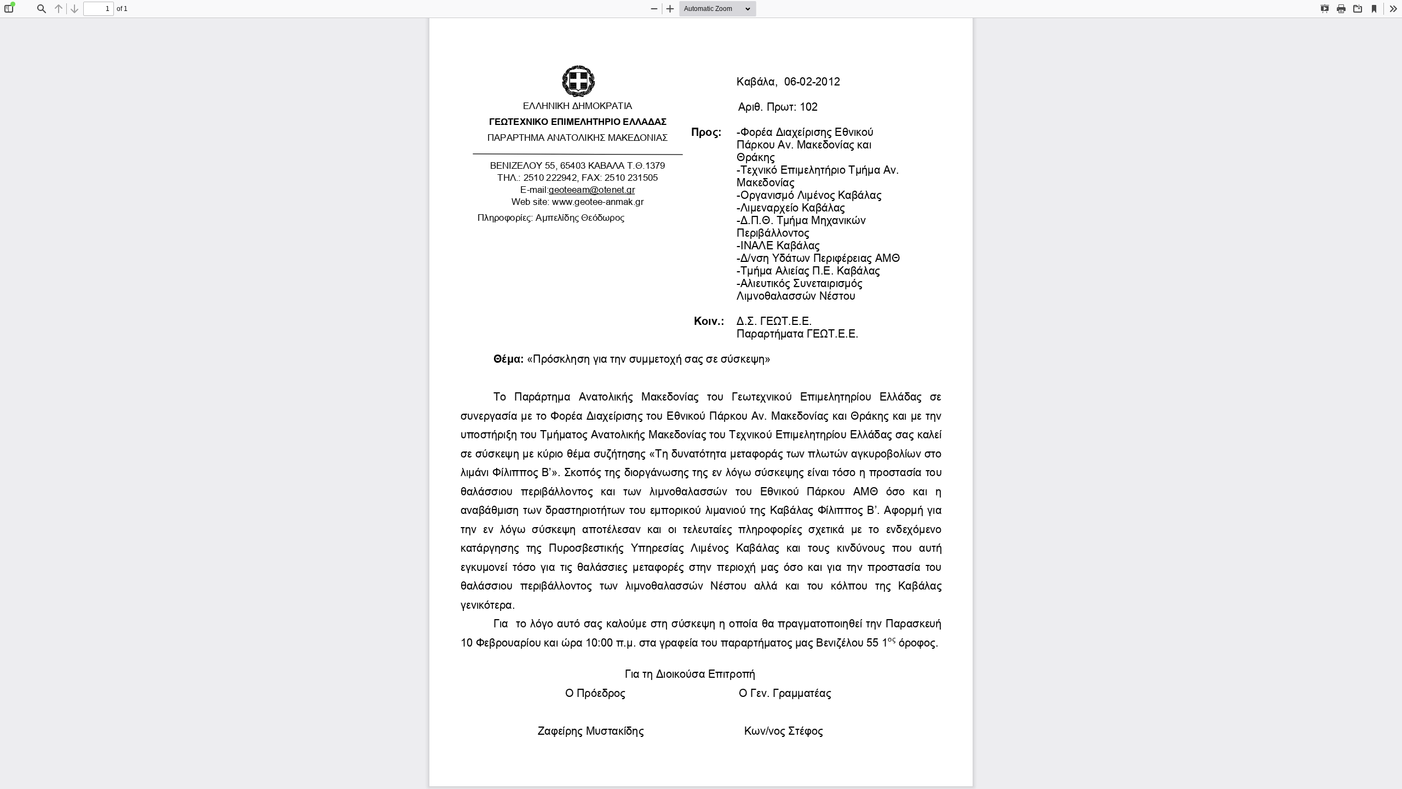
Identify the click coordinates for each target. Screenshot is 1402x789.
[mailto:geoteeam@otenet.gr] (593, 190)
